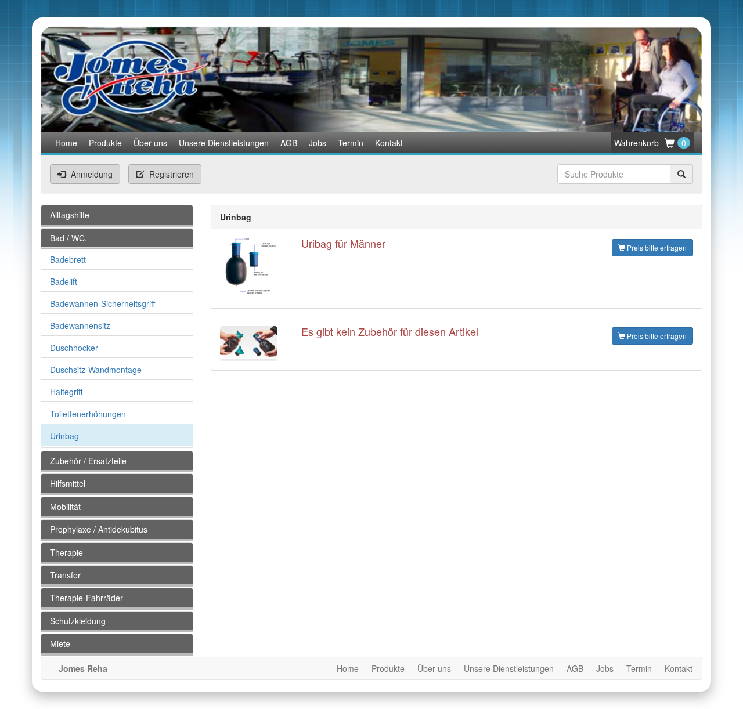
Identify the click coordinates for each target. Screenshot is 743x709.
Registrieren (170, 174)
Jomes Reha (83, 668)
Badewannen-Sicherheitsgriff (102, 303)
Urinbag (64, 436)
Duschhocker (74, 347)
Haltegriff (66, 391)
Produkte (105, 143)
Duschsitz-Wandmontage (96, 369)
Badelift (63, 281)
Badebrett (68, 259)
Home (66, 143)
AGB (288, 143)
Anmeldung (90, 174)
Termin (350, 143)
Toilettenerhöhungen (88, 413)
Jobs (317, 143)
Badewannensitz (80, 325)
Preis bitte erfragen (656, 247)
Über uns (150, 143)
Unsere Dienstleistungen (224, 143)
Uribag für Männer (343, 243)
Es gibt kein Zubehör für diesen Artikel (389, 331)
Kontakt (389, 143)
